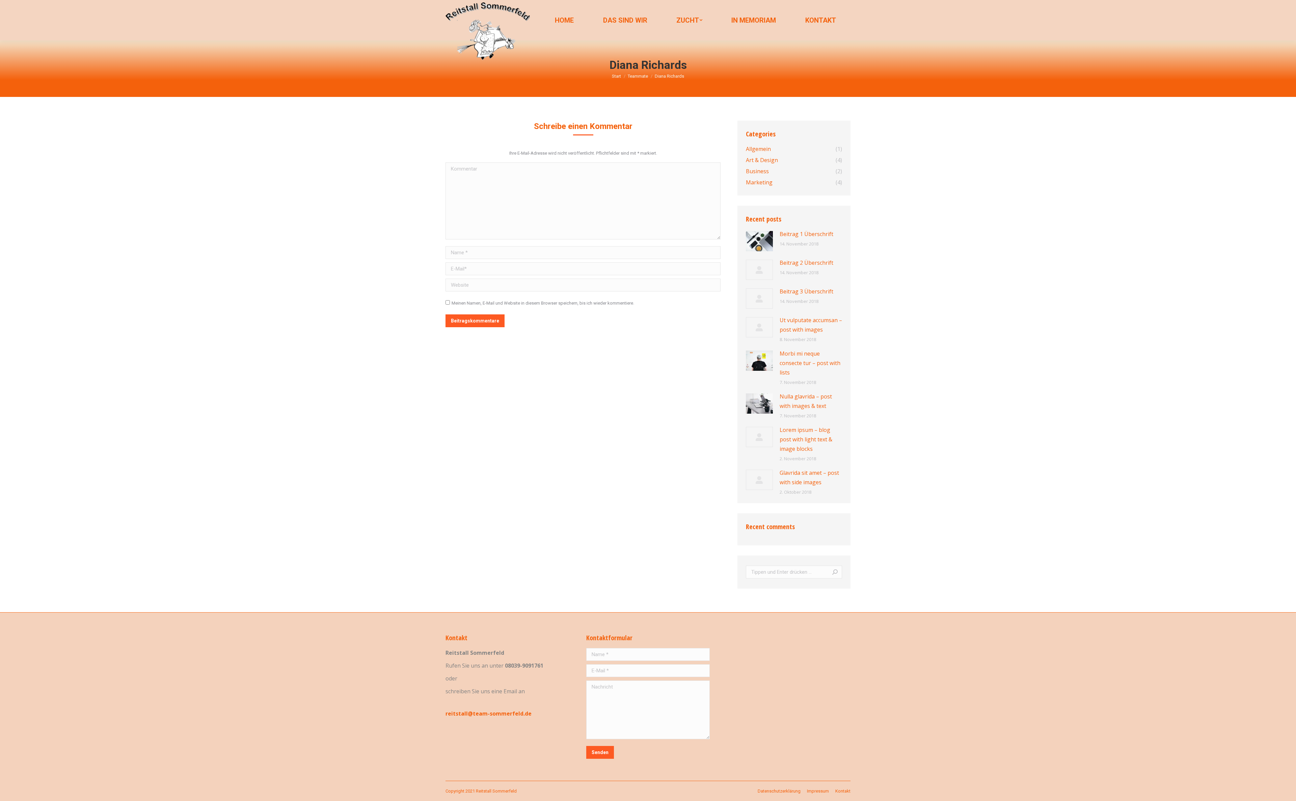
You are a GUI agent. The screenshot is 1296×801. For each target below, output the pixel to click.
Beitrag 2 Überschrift (806, 262)
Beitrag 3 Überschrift (806, 291)
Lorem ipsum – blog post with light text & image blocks (806, 439)
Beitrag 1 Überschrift (806, 234)
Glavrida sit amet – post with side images (809, 477)
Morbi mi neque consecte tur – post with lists (810, 363)
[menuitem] (564, 20)
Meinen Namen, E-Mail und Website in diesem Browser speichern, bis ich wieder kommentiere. (543, 303)
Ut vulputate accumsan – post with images (811, 324)
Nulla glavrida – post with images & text (806, 401)
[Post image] (759, 241)
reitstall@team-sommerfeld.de (489, 713)
